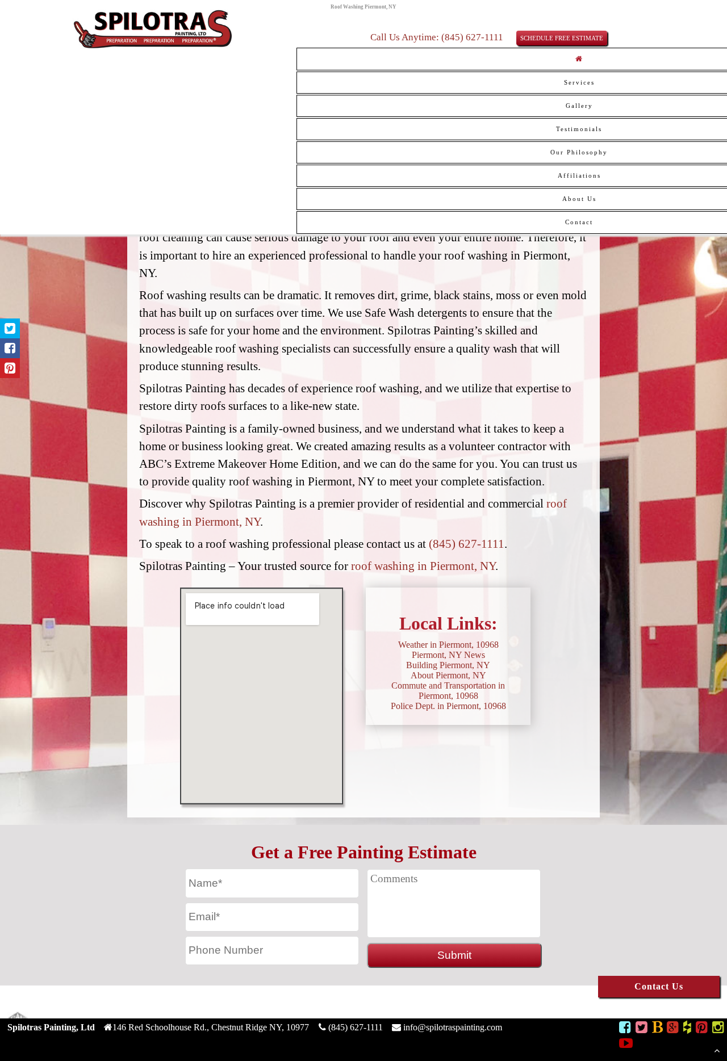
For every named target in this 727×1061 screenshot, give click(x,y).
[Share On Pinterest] (10, 368)
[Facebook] (625, 1029)
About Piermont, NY (448, 675)
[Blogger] (657, 1029)
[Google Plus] (673, 1029)
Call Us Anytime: (405, 37)
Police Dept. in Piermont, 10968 (448, 706)
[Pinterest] (702, 1029)
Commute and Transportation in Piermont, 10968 (448, 691)
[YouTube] (626, 1045)
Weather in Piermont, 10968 (448, 644)
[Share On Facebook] (10, 348)
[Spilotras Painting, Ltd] (153, 47)
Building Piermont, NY (448, 665)
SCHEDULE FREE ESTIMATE (561, 38)
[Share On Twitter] (10, 328)
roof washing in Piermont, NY (423, 565)
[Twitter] (641, 1029)
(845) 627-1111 (466, 543)
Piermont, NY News (448, 655)
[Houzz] (687, 1029)
